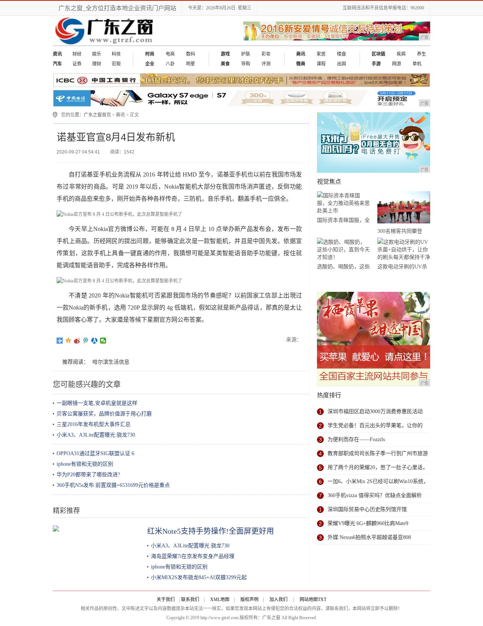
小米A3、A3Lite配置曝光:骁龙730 (96, 435)
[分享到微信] (103, 341)
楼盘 (341, 54)
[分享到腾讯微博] (86, 341)
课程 (321, 64)
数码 (190, 54)
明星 (190, 64)
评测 (266, 64)
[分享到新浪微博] (77, 341)
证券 (77, 64)
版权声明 (249, 599)
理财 (96, 64)
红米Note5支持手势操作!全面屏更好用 (210, 531)
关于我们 (166, 599)
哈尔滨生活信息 (110, 362)
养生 (421, 54)
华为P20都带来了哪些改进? (88, 474)
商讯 (120, 115)
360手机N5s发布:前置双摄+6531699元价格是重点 (113, 485)
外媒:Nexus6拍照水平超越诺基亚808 (369, 537)
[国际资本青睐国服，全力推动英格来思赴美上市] (343, 203)
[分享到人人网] (94, 341)
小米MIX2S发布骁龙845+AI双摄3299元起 (199, 577)
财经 (77, 54)
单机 (416, 64)
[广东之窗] (105, 43)
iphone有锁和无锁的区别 (85, 464)
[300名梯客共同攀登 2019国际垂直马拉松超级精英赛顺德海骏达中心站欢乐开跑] (403, 208)
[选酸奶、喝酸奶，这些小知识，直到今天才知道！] (343, 250)
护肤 (245, 54)
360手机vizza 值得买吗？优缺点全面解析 (375, 495)
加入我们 (278, 599)
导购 (245, 64)
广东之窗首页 (97, 115)
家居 (321, 54)
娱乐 (96, 54)
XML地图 (219, 599)
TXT (322, 599)
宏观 (116, 64)
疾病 (401, 54)
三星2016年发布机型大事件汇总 (94, 424)
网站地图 (309, 599)
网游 (396, 64)
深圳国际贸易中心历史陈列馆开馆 (367, 509)
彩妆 (266, 54)
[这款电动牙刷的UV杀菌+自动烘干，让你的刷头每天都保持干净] (403, 250)
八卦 (170, 64)
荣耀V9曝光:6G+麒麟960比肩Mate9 (368, 523)
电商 (170, 54)
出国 (341, 64)
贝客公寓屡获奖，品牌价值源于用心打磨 (104, 414)
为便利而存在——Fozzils (356, 439)
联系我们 (190, 599)
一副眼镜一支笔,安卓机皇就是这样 (97, 403)
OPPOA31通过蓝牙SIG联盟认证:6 (95, 453)
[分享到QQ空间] (68, 341)
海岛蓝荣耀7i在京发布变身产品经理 (192, 556)
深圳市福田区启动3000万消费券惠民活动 (375, 411)
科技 (116, 54)
